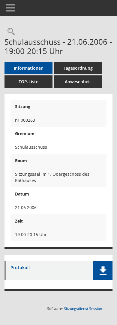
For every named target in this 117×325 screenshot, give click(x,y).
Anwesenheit (78, 81)
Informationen (29, 68)
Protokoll (20, 267)
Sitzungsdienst (83, 308)
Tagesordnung (78, 68)
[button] (102, 270)
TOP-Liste (28, 81)
